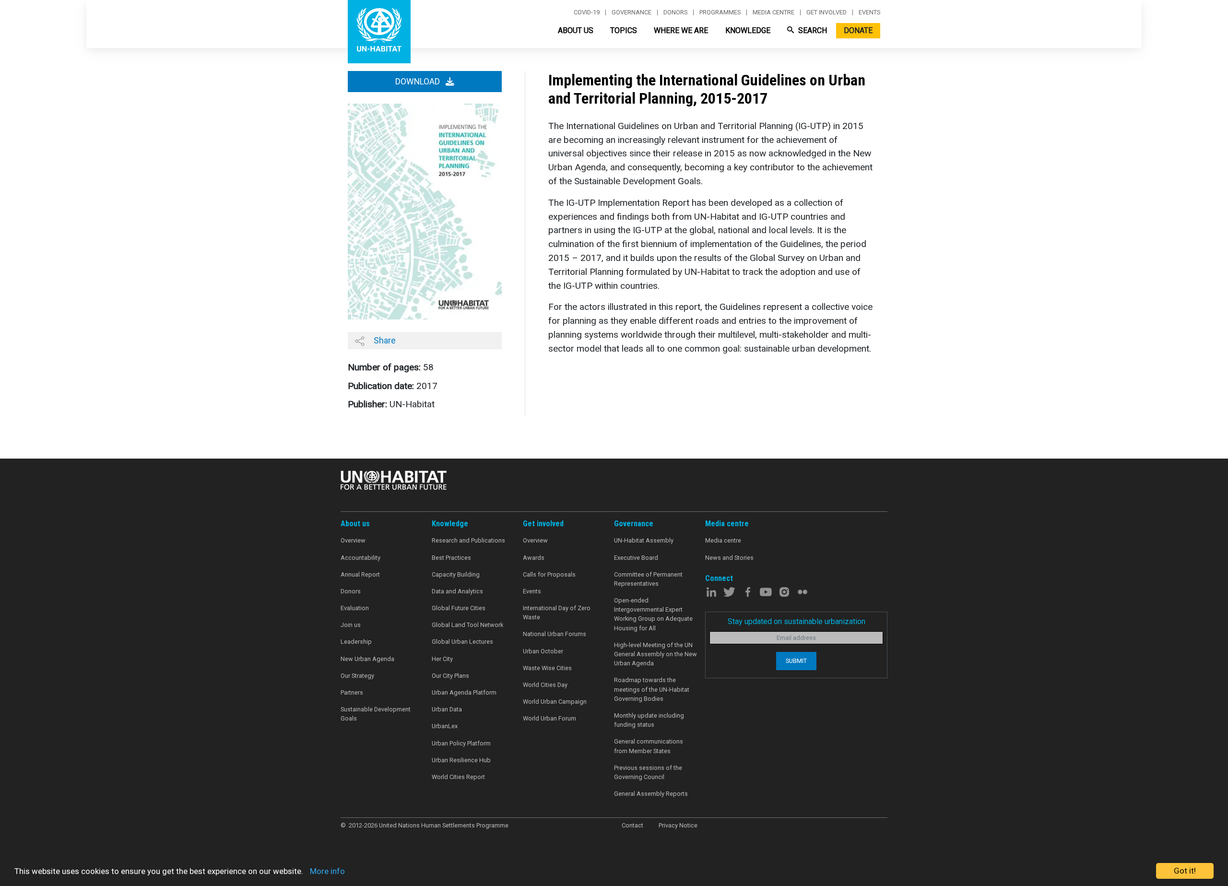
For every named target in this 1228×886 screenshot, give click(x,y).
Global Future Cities (458, 608)
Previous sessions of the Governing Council (648, 772)
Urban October (543, 651)
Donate (858, 30)
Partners (352, 692)
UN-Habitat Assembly (643, 540)
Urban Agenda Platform (464, 692)
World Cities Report (458, 776)
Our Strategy (357, 675)
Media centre (773, 12)
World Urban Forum (549, 718)
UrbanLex (445, 726)
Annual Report (360, 574)
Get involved (826, 12)
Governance (631, 12)
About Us (575, 30)
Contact (632, 825)
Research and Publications (468, 540)
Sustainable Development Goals (376, 714)
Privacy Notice (678, 825)
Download (418, 81)
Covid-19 (587, 12)
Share (384, 340)
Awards (533, 557)
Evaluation (355, 608)
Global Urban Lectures (462, 641)
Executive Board (636, 557)
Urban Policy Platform (461, 743)
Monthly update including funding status (649, 720)
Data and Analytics (457, 591)
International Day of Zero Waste (556, 612)
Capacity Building (456, 574)
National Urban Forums (554, 634)
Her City (442, 658)
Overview (353, 540)
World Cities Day (545, 684)
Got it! (1185, 870)
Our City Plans (450, 675)
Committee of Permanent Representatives (648, 579)
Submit (796, 660)
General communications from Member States (648, 746)
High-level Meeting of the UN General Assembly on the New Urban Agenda (655, 654)
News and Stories (729, 557)
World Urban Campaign (555, 701)
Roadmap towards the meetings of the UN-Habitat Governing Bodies (651, 689)
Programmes (720, 12)
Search (811, 30)
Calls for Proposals (549, 574)
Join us (351, 624)
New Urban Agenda (367, 658)
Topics (623, 30)
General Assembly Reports (651, 793)
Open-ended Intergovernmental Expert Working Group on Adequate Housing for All (653, 614)
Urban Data (447, 709)
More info (327, 871)
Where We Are (681, 30)
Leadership (356, 641)
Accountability (360, 557)
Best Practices (451, 557)
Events (869, 12)
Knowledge (747, 30)
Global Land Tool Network (467, 624)
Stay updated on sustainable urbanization (796, 621)
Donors (675, 12)
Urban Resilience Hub (461, 760)
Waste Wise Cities (547, 668)
